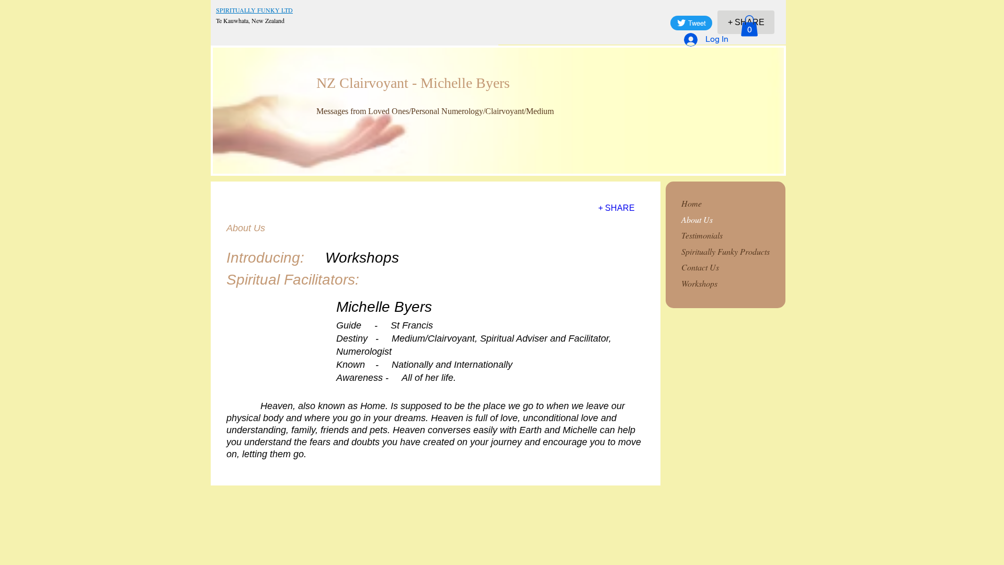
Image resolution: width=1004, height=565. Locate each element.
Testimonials (702, 235)
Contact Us (700, 267)
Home (691, 203)
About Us (697, 219)
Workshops (699, 283)
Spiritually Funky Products (725, 251)
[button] (749, 26)
